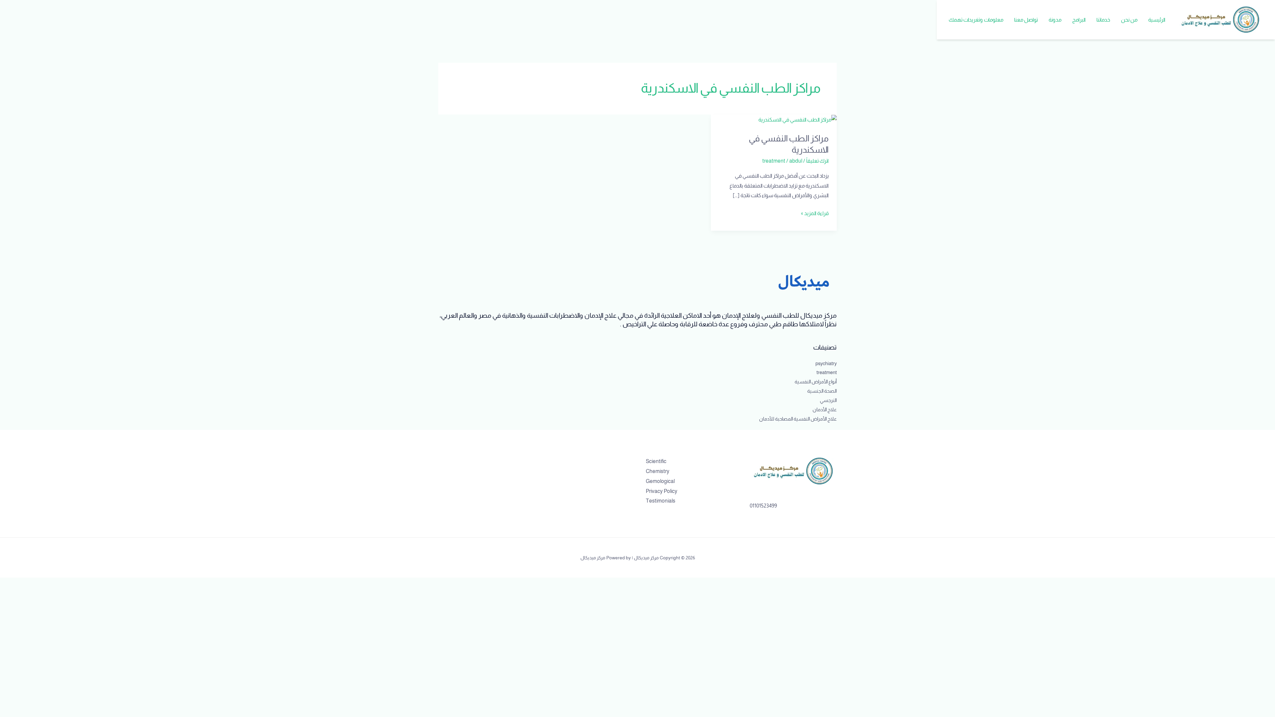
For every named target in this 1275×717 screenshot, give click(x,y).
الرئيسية (1156, 20)
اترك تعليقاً (817, 161)
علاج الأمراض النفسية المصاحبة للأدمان (798, 419)
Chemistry (657, 471)
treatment (773, 161)
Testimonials (660, 501)
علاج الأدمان (824, 409)
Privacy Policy (661, 491)
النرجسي (828, 400)
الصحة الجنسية (822, 391)
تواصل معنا (1026, 20)
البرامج (1079, 20)
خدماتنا (1103, 20)
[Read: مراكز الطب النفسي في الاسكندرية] (797, 119)
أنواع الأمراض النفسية (816, 381)
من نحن (1129, 20)
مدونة (1055, 20)
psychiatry (826, 363)
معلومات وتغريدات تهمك (976, 20)
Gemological (660, 481)
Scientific (656, 461)
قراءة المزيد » (815, 212)
